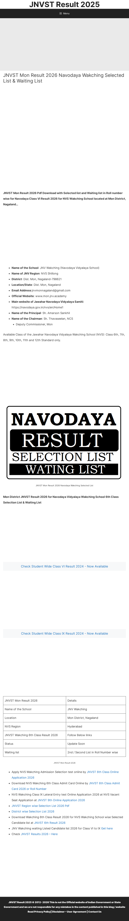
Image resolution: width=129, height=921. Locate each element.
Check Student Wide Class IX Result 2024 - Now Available (64, 633)
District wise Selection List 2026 (33, 811)
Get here (107, 828)
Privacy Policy (42, 911)
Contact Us (94, 911)
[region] (64, 43)
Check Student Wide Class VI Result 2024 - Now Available (64, 566)
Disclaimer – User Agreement (69, 911)
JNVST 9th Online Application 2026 (61, 800)
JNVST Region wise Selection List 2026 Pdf (40, 805)
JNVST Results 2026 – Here (39, 834)
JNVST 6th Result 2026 (49, 822)
